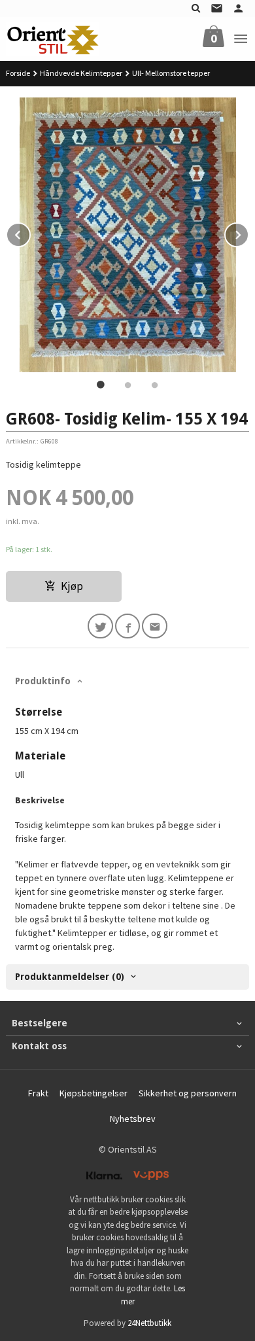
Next (248, 233)
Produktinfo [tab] (43, 681)
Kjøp (72, 586)
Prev (30, 233)
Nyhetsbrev (133, 1118)
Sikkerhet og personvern (188, 1093)
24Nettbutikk (149, 1323)
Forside (18, 73)
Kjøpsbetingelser (94, 1093)
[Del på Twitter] (100, 626)
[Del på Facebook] (128, 626)
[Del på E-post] (154, 626)
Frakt (38, 1093)
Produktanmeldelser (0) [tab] (69, 976)
